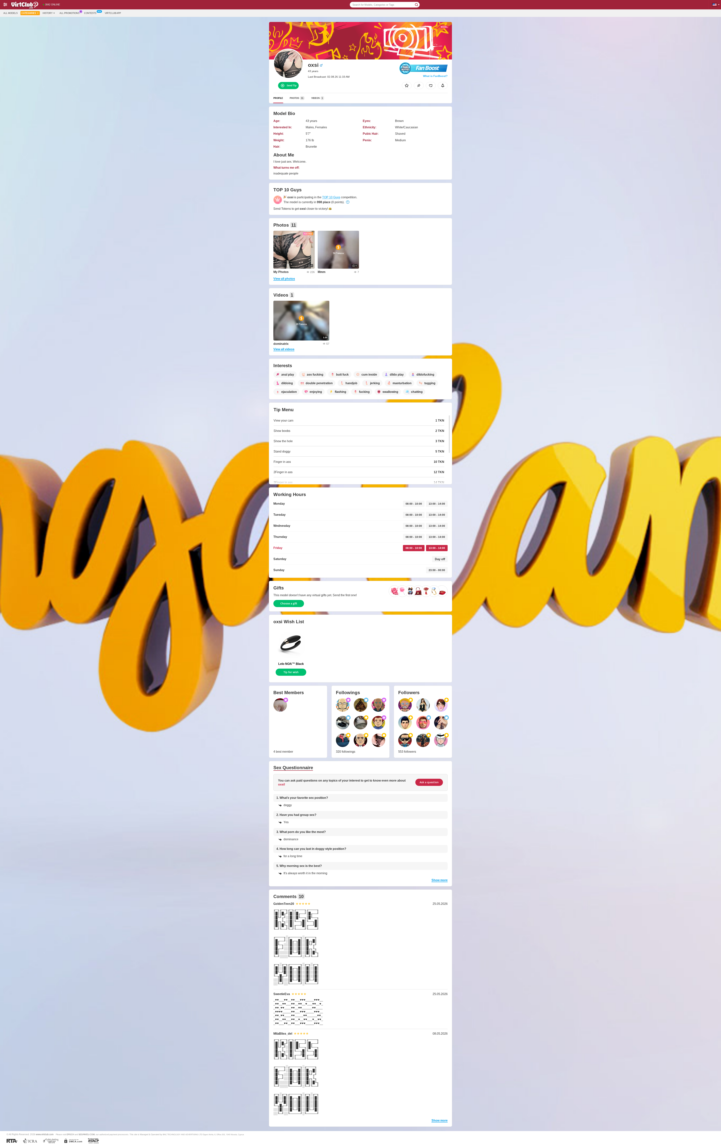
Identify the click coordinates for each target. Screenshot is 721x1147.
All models (10, 13)
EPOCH (70, 1134)
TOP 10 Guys (331, 197)
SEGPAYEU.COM (86, 1134)
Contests (90, 13)
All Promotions (69, 13)
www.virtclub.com (45, 1134)
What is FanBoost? (435, 75)
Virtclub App (113, 13)
